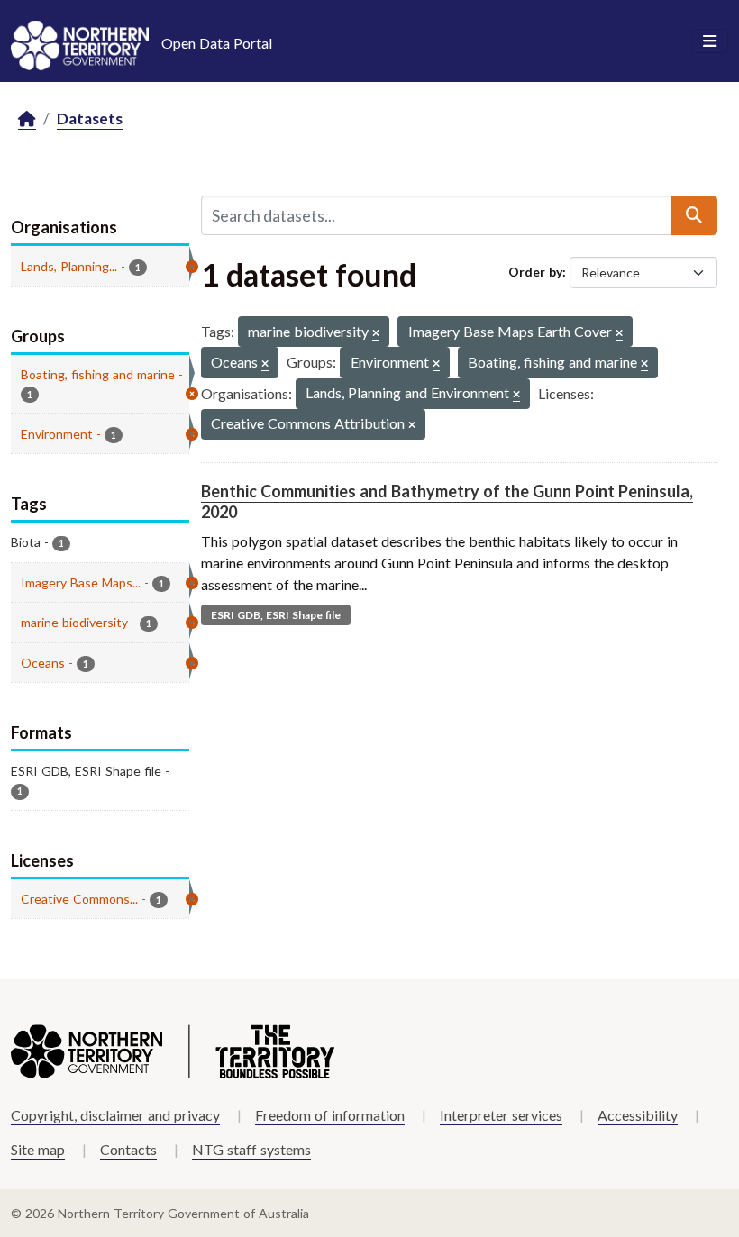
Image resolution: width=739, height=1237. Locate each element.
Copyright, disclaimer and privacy (115, 1114)
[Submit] (694, 215)
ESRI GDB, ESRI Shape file (276, 615)
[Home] (27, 119)
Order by (535, 271)
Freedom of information (330, 1114)
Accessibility (638, 1114)
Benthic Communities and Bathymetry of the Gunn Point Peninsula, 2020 (447, 501)
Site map (38, 1149)
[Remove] (375, 334)
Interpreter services (501, 1114)
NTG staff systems (251, 1149)
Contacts (128, 1149)
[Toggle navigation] (709, 41)
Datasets (90, 118)
